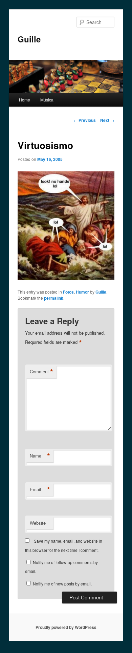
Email (40, 489)
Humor (82, 292)
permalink (53, 298)
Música (46, 99)
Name (40, 455)
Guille (29, 39)
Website (38, 523)
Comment (41, 371)
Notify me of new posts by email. (62, 583)
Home (24, 99)
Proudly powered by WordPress (66, 627)
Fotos (68, 292)
